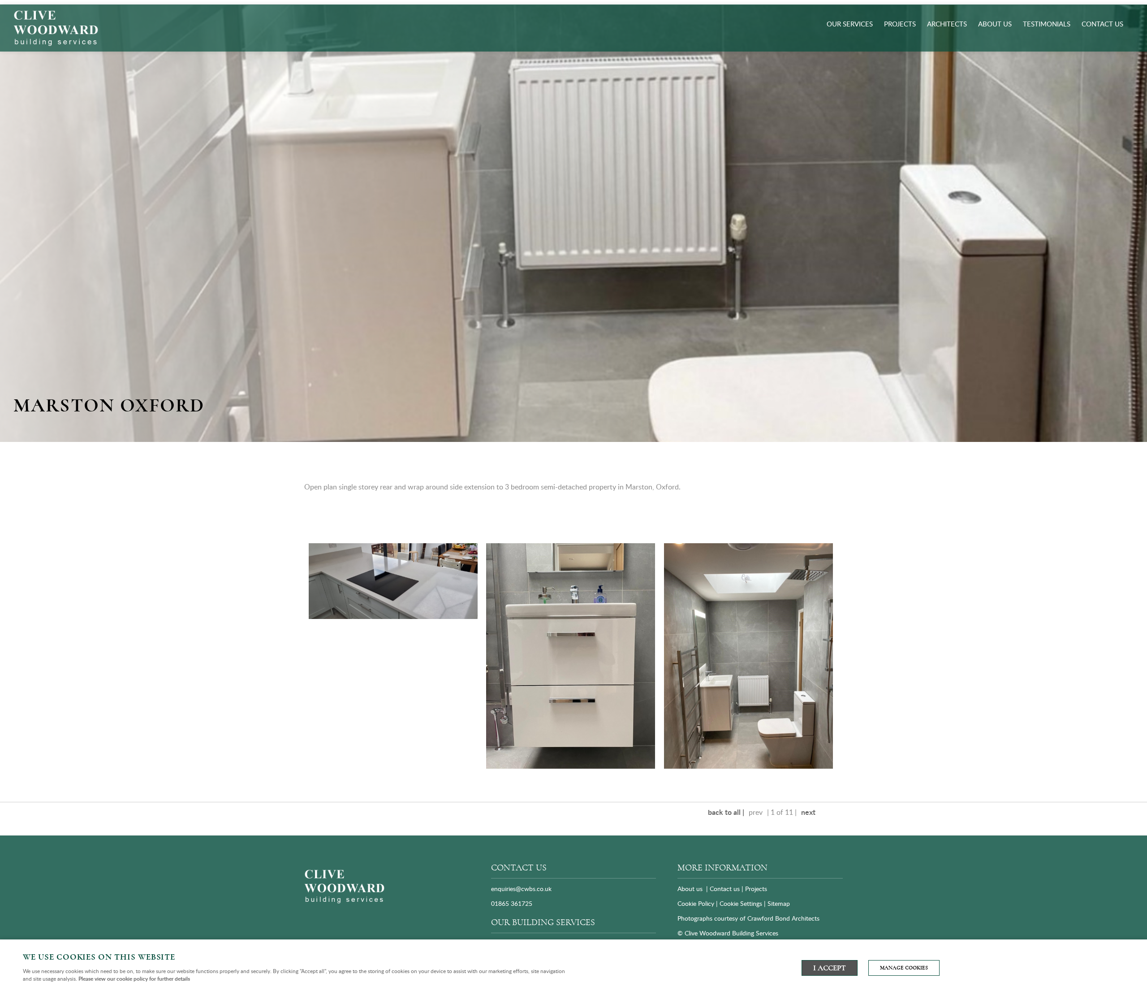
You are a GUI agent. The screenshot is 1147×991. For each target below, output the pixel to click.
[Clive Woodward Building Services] (344, 901)
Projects (900, 23)
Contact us (1102, 23)
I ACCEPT (829, 968)
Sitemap (780, 903)
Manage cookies (904, 967)
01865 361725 (511, 903)
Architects (947, 23)
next (808, 812)
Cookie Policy (695, 903)
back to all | (726, 812)
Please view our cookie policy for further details (134, 978)
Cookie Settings (741, 903)
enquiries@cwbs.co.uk (521, 888)
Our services (850, 23)
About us (995, 23)
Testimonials (1046, 23)
